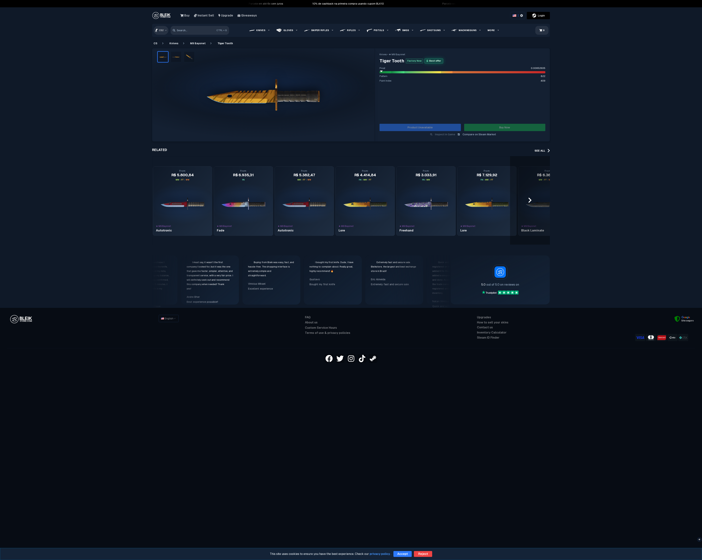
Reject (423, 554)
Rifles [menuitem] (351, 30)
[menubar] (375, 30)
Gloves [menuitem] (288, 30)
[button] (162, 56)
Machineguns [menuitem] (467, 30)
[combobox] (161, 30)
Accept (402, 554)
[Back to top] (699, 539)
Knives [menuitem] (260, 30)
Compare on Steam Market (479, 134)
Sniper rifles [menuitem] (320, 30)
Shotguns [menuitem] (434, 30)
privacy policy (380, 554)
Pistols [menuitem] (379, 30)
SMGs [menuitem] (405, 30)
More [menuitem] (491, 30)
